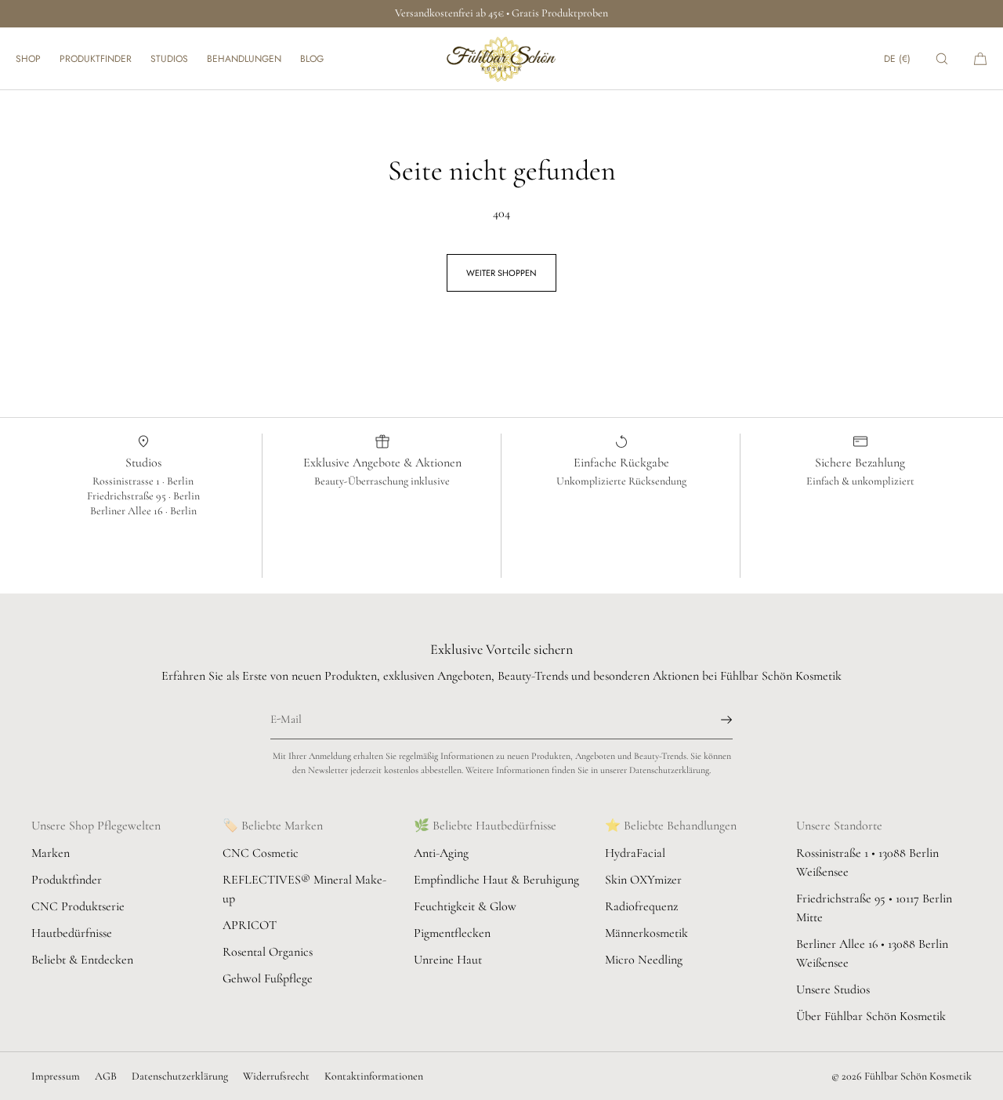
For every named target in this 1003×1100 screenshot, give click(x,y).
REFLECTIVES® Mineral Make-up (304, 889)
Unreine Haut (448, 959)
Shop (28, 59)
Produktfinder (96, 59)
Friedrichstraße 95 (127, 496)
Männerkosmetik (646, 933)
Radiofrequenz (641, 906)
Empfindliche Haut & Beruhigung (496, 880)
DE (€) (897, 59)
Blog (312, 59)
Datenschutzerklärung (180, 1076)
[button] (942, 58)
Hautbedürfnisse (71, 933)
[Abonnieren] (713, 720)
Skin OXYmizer (643, 880)
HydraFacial (635, 853)
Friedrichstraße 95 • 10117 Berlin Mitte (874, 908)
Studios (169, 59)
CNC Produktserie (78, 906)
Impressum (55, 1076)
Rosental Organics (268, 952)
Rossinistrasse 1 (127, 481)
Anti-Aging (441, 853)
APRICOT (250, 925)
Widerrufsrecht (276, 1076)
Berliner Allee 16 (127, 510)
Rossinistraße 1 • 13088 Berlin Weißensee (867, 862)
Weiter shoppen (501, 273)
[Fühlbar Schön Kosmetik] (501, 58)
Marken (50, 853)
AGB (106, 1076)
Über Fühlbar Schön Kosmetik (871, 1016)
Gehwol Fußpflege (268, 978)
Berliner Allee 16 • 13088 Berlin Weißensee (872, 953)
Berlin (180, 481)
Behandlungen (244, 59)
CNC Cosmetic (261, 853)
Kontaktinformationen (373, 1076)
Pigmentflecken (452, 933)
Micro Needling (644, 959)
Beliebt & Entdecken (82, 959)
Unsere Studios (833, 989)
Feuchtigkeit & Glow (465, 906)
